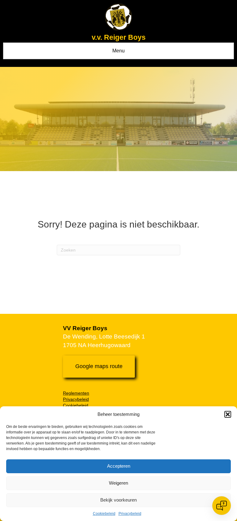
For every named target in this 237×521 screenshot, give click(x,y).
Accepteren (118, 466)
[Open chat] (221, 505)
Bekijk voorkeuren (118, 500)
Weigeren (118, 483)
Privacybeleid (129, 513)
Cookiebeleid (104, 513)
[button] (228, 414)
